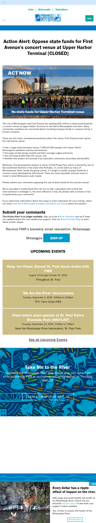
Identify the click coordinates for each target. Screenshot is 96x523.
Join (30, 9)
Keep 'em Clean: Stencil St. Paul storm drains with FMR (48, 268)
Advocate (44, 9)
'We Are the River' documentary (48, 293)
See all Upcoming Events (48, 340)
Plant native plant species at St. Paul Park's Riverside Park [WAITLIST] (48, 317)
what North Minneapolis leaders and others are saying (40, 203)
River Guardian (67, 216)
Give (89, 18)
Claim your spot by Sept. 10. (48, 397)
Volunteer (61, 9)
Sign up (56, 237)
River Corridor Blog (70, 219)
